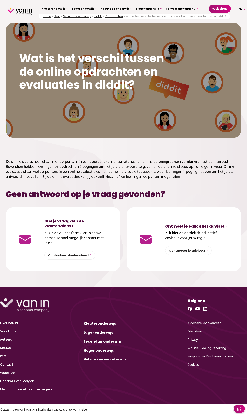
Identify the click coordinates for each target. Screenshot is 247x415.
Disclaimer (195, 331)
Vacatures (8, 331)
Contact (6, 364)
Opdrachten (114, 16)
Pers (3, 356)
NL (240, 8)
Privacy (193, 339)
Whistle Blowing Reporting (207, 348)
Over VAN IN (9, 323)
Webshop (7, 373)
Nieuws (5, 348)
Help (57, 16)
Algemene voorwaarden (204, 323)
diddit (98, 16)
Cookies (193, 364)
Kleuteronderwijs (53, 9)
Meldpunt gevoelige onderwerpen (26, 389)
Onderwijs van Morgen (17, 381)
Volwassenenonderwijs (180, 9)
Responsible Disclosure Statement (212, 356)
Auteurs (6, 339)
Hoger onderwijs (147, 9)
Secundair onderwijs (115, 9)
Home (47, 16)
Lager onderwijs (83, 9)
